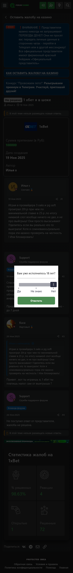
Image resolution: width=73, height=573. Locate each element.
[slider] (53, 284)
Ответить (36, 300)
